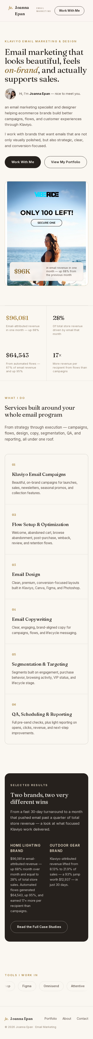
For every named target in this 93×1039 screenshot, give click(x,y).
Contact (82, 1018)
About (67, 1018)
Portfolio (51, 1018)
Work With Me (69, 10)
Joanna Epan (30, 10)
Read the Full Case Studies (39, 927)
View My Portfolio (65, 162)
